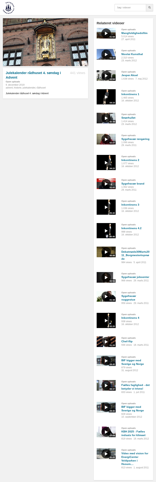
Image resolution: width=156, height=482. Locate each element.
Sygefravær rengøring (135, 138)
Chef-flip (127, 341)
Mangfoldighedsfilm (134, 33)
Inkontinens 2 (130, 160)
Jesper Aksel (129, 75)
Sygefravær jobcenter (135, 276)
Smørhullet (128, 117)
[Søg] (149, 7)
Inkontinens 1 (130, 94)
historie (17, 87)
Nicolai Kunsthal (132, 54)
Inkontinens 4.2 (131, 228)
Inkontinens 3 (130, 204)
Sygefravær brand (132, 183)
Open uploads (13, 81)
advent (9, 87)
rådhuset (41, 87)
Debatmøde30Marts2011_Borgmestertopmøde (135, 255)
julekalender (29, 87)
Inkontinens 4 (130, 317)
